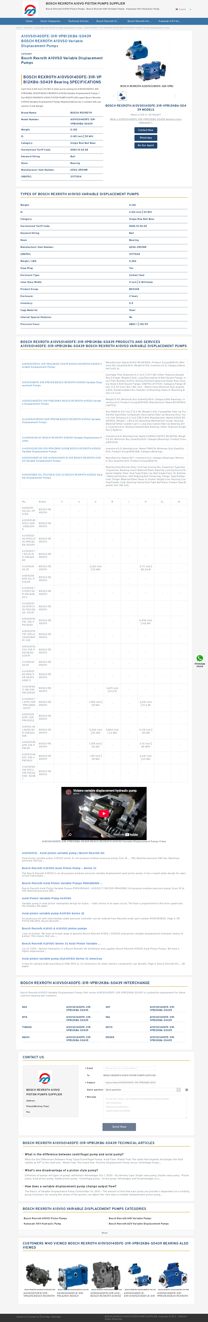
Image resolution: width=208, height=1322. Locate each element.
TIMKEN (27, 1027)
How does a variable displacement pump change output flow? (70, 1187)
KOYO (109, 1027)
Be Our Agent (146, 145)
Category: (27, 143)
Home (29, 21)
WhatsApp (146, 137)
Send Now (119, 1127)
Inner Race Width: (31, 282)
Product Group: (29, 289)
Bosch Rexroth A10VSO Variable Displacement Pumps (59, 28)
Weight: (25, 129)
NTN (24, 1017)
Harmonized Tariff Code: (36, 149)
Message (90, 1097)
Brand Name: (29, 112)
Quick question (95, 1090)
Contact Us (33, 1317)
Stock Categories (50, 21)
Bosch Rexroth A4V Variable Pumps (141, 21)
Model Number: (30, 119)
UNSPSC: (26, 176)
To (88, 1075)
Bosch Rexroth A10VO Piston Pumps (109, 21)
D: (22, 136)
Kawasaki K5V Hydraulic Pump (172, 21)
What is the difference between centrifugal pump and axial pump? (74, 1155)
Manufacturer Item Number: (38, 170)
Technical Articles (78, 21)
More (105, 1233)
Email (89, 1068)
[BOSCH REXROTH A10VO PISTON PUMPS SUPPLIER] (30, 8)
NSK (24, 1007)
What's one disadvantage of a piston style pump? (61, 1171)
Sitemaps (56, 1317)
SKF (108, 1007)
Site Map (45, 1317)
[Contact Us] (200, 661)
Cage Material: (29, 310)
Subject (90, 1082)
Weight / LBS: (28, 261)
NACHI (26, 1037)
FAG (108, 1017)
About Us (21, 1317)
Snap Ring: (26, 268)
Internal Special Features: (36, 317)
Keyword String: (30, 156)
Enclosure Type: (30, 275)
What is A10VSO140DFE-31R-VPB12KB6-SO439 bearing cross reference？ (146, 121)
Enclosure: (26, 296)
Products (28, 28)
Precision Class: (30, 324)
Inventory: (26, 303)
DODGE (110, 1037)
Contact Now (145, 130)
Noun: (24, 163)
